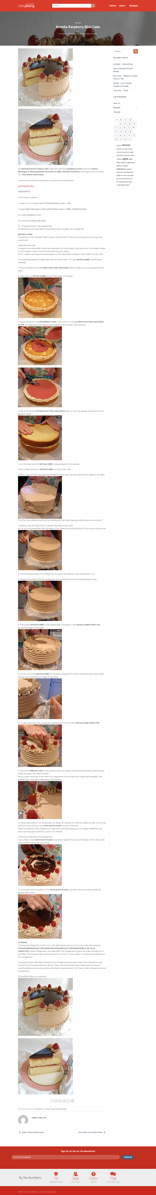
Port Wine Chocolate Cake (90, 1132)
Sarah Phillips (91, 34)
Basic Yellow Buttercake (33, 1132)
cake (53, 1109)
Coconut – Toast (120, 90)
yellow (64, 1109)
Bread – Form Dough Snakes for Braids (122, 84)
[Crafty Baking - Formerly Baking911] (26, 5)
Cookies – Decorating (123, 64)
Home (113, 5)
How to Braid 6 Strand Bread (123, 70)
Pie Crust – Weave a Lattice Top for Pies (125, 77)
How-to (116, 103)
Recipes (134, 5)
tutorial (58, 1109)
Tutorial (116, 112)
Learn (122, 5)
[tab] (116, 120)
